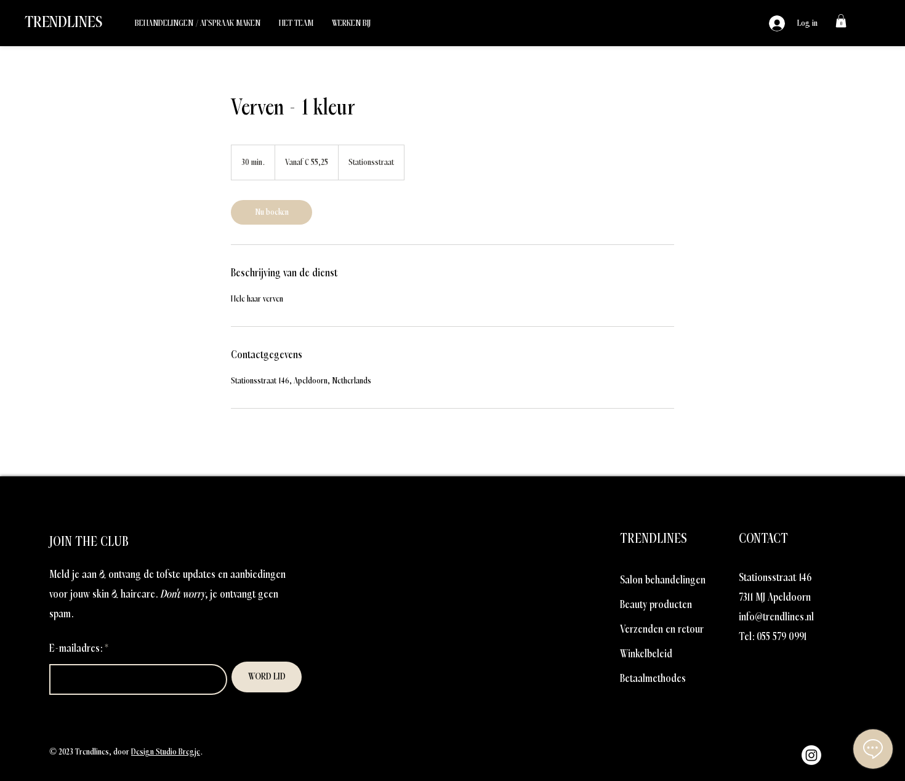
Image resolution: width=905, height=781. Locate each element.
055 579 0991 (781, 637)
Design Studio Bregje (165, 751)
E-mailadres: (75, 648)
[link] (841, 21)
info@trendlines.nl (776, 617)
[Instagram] (811, 755)
